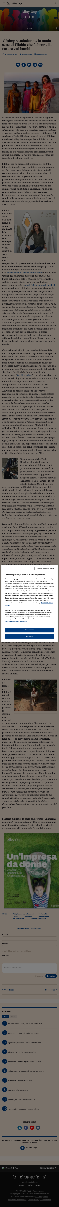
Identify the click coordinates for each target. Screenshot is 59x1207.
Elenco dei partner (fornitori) (15, 621)
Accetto (29, 636)
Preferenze (29, 630)
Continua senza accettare (45, 568)
